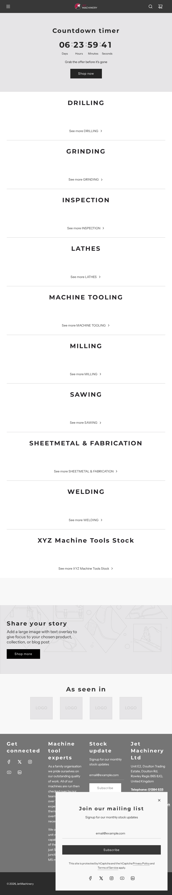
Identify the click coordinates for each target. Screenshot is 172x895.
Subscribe (105, 788)
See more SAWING (83, 423)
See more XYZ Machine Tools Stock (83, 568)
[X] (19, 762)
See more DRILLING (83, 131)
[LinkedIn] (19, 772)
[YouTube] (9, 772)
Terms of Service (108, 867)
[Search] (150, 6)
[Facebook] (9, 762)
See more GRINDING (84, 179)
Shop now (86, 74)
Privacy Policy (141, 863)
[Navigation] (8, 6)
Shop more (23, 654)
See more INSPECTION (83, 228)
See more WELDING (84, 520)
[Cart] (160, 6)
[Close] (159, 800)
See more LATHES (84, 277)
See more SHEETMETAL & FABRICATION (84, 471)
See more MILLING (83, 374)
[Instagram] (30, 762)
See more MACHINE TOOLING (84, 325)
